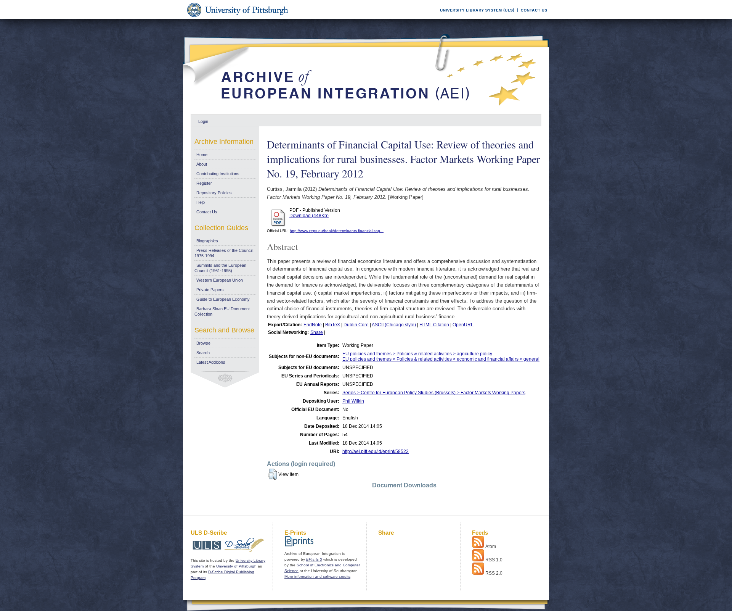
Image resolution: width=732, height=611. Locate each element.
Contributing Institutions (217, 173)
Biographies (207, 241)
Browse (203, 343)
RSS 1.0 (493, 560)
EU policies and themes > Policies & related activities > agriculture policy (417, 353)
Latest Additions (210, 362)
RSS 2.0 (493, 573)
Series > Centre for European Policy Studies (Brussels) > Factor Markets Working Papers (433, 392)
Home (201, 154)
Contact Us (206, 212)
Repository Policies (214, 192)
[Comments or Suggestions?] (532, 18)
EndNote (312, 324)
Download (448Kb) (309, 215)
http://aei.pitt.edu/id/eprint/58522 (375, 451)
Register (204, 183)
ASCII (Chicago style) (394, 324)
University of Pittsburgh (236, 566)
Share (316, 332)
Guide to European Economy (223, 299)
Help (200, 202)
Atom (490, 546)
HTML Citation (434, 324)
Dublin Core (356, 324)
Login (203, 121)
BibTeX (332, 324)
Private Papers (210, 289)
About (201, 164)
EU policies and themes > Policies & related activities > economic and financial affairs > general (440, 359)
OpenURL (463, 324)
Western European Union (219, 280)
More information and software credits (317, 576)
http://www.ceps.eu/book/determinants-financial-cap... (337, 231)
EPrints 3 (314, 559)
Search (203, 352)
